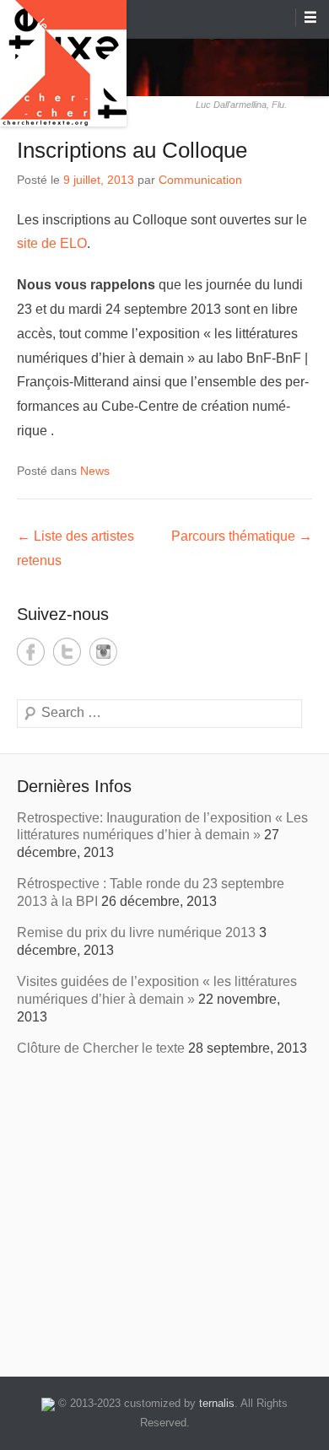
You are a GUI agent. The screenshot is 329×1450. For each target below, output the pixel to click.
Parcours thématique (241, 536)
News (95, 470)
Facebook (31, 652)
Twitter (67, 652)
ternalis (217, 1403)
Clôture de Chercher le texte (101, 1048)
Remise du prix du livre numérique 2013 (136, 932)
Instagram (103, 652)
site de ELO (52, 243)
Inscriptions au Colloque (132, 150)
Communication (200, 179)
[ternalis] (48, 1403)
